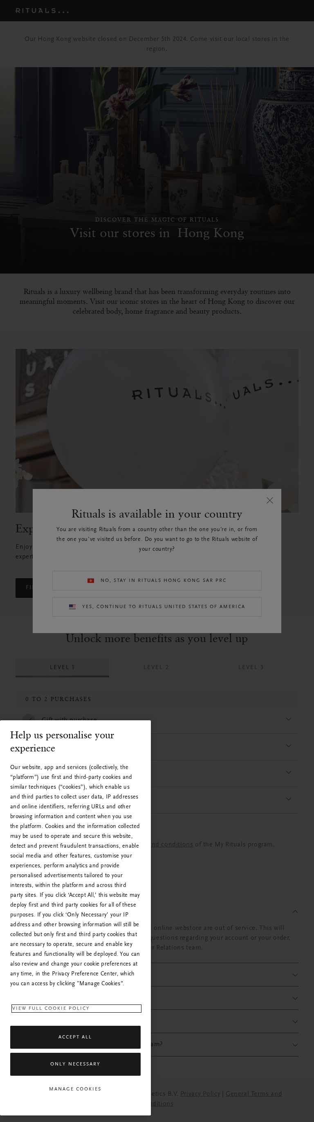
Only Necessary (75, 1064)
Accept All (75, 1037)
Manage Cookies (75, 1089)
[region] (75, 917)
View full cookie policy (51, 1008)
